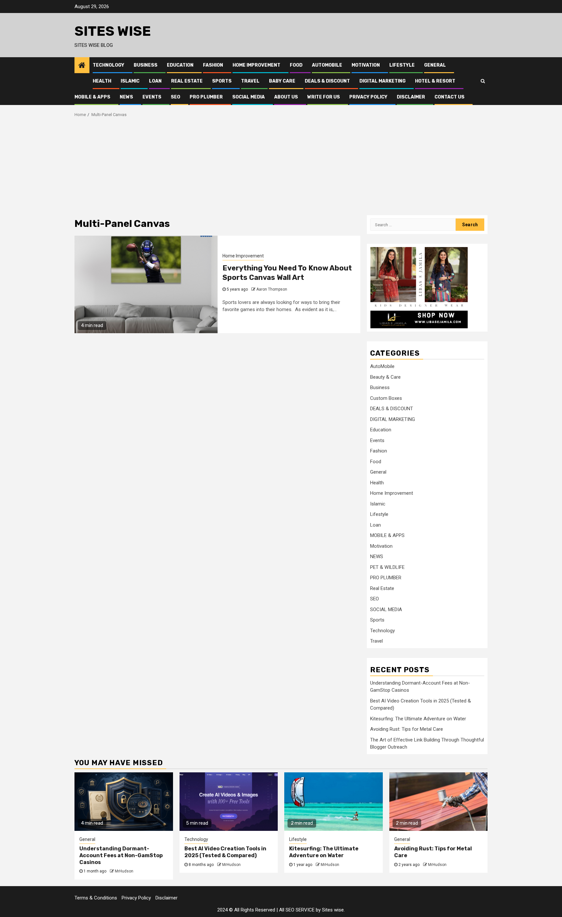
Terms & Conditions (95, 898)
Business (145, 65)
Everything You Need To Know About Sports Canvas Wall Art (287, 273)
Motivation (366, 65)
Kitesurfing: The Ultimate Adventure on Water (418, 719)
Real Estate (187, 81)
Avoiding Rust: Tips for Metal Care (406, 729)
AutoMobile (327, 65)
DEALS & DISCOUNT (327, 81)
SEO (175, 97)
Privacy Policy (368, 97)
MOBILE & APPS (92, 97)
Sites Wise (112, 31)
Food (296, 65)
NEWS (126, 97)
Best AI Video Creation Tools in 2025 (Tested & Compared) (225, 851)
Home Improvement (256, 65)
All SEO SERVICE (296, 910)
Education (180, 65)
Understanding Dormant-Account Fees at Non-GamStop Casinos (121, 855)
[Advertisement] (281, 166)
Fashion (213, 65)
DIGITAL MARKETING (382, 81)
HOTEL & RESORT (435, 81)
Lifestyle (402, 65)
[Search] (483, 81)
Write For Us (323, 97)
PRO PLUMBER (206, 97)
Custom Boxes (386, 398)
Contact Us (449, 97)
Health (102, 81)
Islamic (130, 81)
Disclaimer (411, 97)
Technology (108, 65)
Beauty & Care (385, 377)
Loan (155, 81)
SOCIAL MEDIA (248, 97)
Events (151, 97)
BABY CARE (282, 81)
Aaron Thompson (271, 289)
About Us (286, 97)
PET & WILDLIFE (387, 567)
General (435, 65)
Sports (222, 81)
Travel (250, 81)
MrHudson (124, 871)
